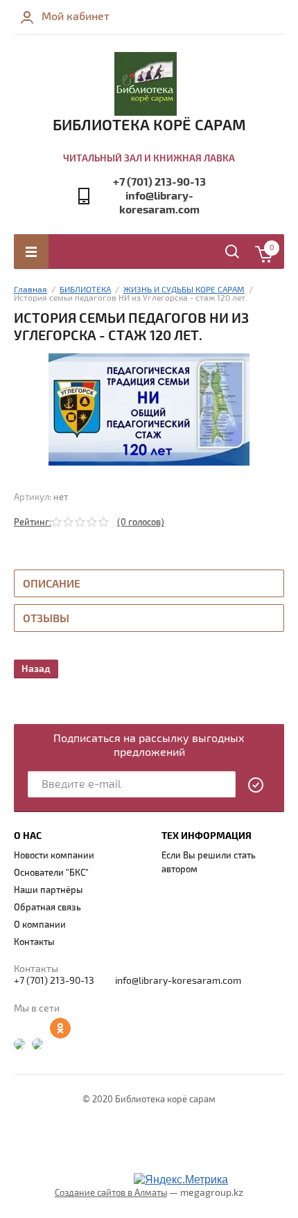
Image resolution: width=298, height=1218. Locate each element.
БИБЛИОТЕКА (85, 290)
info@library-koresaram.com (159, 203)
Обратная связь (47, 907)
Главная (30, 290)
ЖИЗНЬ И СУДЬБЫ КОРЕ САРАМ (184, 290)
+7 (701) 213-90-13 (159, 182)
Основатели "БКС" (51, 873)
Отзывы (46, 619)
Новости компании (54, 855)
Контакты (34, 942)
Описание (51, 584)
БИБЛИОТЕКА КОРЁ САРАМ (149, 125)
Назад (36, 669)
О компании (40, 924)
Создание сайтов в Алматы (111, 1193)
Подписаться (256, 785)
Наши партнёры (48, 890)
